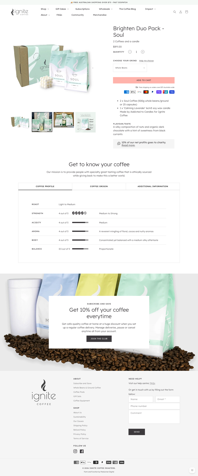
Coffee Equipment (81, 400)
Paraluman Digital (107, 472)
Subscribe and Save (82, 383)
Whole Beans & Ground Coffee (87, 387)
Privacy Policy (79, 434)
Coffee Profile (45, 186)
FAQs (152, 383)
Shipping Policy (80, 425)
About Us (77, 412)
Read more (128, 145)
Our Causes (78, 421)
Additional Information (153, 186)
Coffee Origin (99, 186)
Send (137, 432)
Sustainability (79, 417)
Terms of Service (80, 438)
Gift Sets (77, 396)
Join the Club (99, 338)
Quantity (118, 52)
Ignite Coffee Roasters (102, 468)
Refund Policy (79, 430)
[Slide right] (93, 68)
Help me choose (146, 60)
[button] (175, 12)
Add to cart (144, 80)
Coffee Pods (79, 392)
